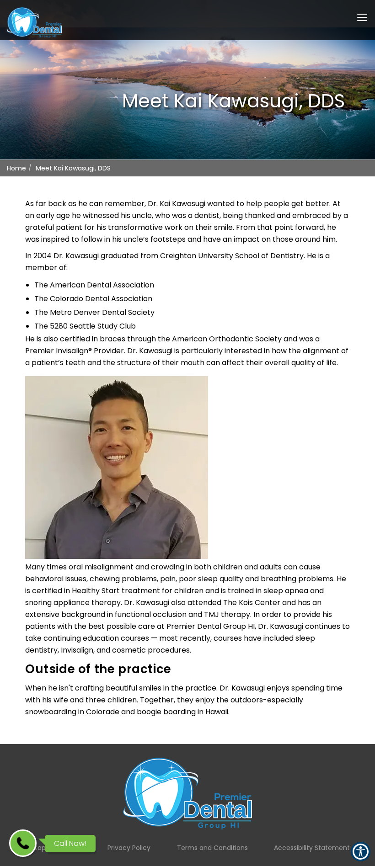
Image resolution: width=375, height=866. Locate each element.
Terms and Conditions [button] (212, 847)
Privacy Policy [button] (128, 847)
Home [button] (16, 168)
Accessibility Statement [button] (312, 847)
